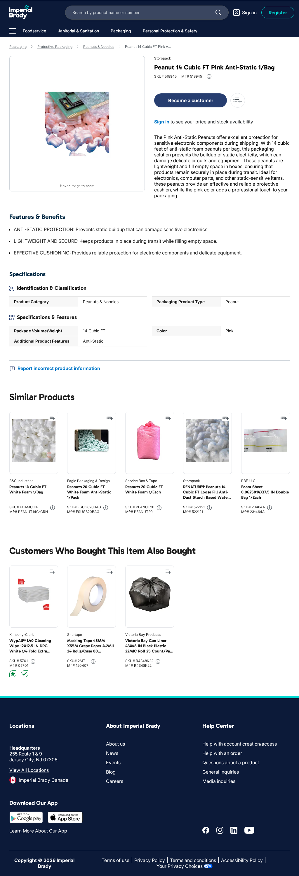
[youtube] (249, 830)
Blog (111, 772)
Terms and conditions (193, 860)
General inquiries (220, 772)
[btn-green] (24, 673)
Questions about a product (230, 762)
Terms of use (115, 860)
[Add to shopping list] (51, 417)
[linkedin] (233, 830)
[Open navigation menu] (12, 31)
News (112, 753)
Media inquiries (218, 781)
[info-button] (209, 76)
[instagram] (219, 830)
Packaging (18, 46)
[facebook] (205, 830)
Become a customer (190, 100)
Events (113, 762)
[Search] (218, 12)
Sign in (161, 122)
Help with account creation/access (239, 744)
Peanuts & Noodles (98, 46)
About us (115, 744)
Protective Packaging (54, 46)
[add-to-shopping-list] (237, 100)
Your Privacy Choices (180, 866)
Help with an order (222, 753)
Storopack (162, 58)
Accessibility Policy (242, 860)
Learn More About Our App (38, 831)
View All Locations (29, 770)
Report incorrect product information (59, 368)
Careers (114, 781)
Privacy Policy (149, 860)
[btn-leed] (12, 673)
